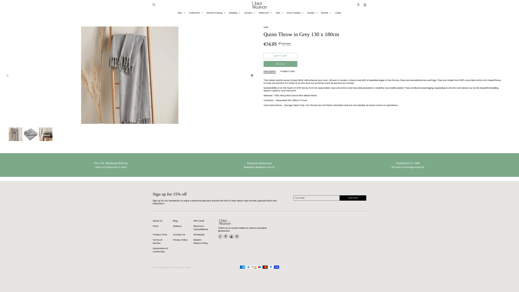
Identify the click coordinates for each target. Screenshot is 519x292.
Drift (266, 27)
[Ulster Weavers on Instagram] (226, 237)
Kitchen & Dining (215, 12)
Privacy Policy (180, 239)
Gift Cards (198, 220)
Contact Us (179, 234)
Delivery (177, 226)
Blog (175, 220)
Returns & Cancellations (200, 228)
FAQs (155, 226)
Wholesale (198, 234)
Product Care (287, 71)
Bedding (233, 12)
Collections (194, 12)
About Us (157, 220)
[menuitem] (182, 13)
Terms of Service (157, 241)
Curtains (248, 12)
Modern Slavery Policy (200, 241)
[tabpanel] (15, 134)
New (180, 12)
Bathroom (264, 12)
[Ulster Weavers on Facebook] (220, 237)
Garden (311, 12)
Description (270, 71)
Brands (325, 12)
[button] (280, 56)
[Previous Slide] (7, 75)
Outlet (338, 12)
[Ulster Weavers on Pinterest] (237, 237)
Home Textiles (294, 12)
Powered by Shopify (182, 267)
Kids (278, 12)
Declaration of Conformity (160, 250)
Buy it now (280, 64)
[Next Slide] (252, 75)
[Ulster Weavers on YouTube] (231, 237)
